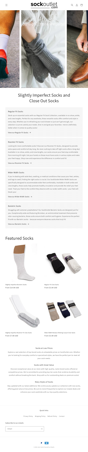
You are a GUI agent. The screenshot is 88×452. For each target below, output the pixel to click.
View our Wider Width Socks (19, 196)
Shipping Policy (40, 416)
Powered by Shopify (49, 447)
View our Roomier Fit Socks (18, 163)
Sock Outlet (41, 447)
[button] (6, 5)
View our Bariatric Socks (17, 224)
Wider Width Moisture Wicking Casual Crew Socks (59, 333)
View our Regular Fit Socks (18, 132)
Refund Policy (52, 416)
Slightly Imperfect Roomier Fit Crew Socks (18, 333)
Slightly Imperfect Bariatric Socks (16, 285)
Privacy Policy (28, 416)
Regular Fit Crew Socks (51, 285)
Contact (61, 416)
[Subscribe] (41, 428)
